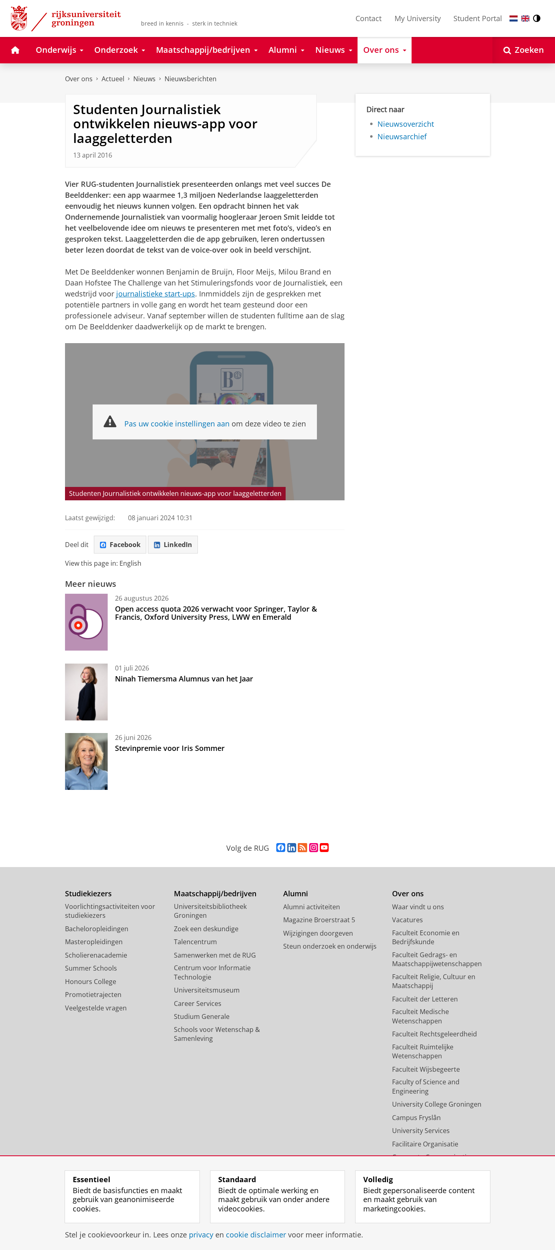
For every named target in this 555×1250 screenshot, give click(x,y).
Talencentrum (195, 941)
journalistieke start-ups (155, 293)
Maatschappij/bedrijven (215, 893)
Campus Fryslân (416, 1117)
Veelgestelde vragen (96, 1007)
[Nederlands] (513, 18)
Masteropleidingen (94, 941)
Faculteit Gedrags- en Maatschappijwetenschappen (437, 959)
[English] (525, 18)
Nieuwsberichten (191, 78)
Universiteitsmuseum (207, 990)
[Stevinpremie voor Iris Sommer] (86, 761)
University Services (421, 1130)
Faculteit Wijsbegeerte (426, 1069)
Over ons (79, 78)
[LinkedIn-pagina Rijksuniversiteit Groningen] (291, 848)
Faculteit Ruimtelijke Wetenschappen (422, 1051)
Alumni (295, 893)
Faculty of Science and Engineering (426, 1086)
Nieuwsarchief (402, 136)
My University (418, 18)
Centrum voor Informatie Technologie (212, 972)
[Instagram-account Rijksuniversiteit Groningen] (313, 848)
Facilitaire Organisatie (425, 1144)
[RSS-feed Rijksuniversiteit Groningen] (302, 848)
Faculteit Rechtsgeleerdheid (434, 1033)
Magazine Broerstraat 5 (319, 919)
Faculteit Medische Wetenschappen (420, 1016)
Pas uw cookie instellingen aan (177, 423)
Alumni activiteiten (311, 906)
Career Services (197, 1003)
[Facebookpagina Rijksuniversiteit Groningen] (280, 848)
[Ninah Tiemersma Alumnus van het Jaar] (86, 692)
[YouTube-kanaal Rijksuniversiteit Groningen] (324, 848)
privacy (201, 1234)
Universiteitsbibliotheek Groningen (210, 911)
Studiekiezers (88, 893)
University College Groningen (436, 1104)
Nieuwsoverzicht (405, 124)
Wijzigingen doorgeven (318, 933)
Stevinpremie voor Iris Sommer (170, 748)
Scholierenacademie (96, 955)
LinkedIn (178, 544)
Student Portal (477, 18)
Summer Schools (91, 968)
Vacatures (407, 919)
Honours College (90, 981)
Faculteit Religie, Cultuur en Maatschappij (433, 981)
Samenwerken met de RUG (215, 955)
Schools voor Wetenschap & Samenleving (217, 1034)
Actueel (113, 78)
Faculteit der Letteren (425, 999)
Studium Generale (202, 1016)
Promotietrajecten (93, 994)
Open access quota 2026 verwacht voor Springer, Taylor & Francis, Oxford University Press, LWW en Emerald (216, 613)
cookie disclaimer (256, 1234)
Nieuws (144, 78)
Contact (369, 18)
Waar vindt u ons (418, 906)
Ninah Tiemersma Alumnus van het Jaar (184, 679)
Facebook (125, 544)
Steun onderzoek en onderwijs (330, 946)
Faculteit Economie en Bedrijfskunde (426, 937)
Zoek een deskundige (206, 928)
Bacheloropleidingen (96, 928)
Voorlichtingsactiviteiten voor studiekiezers (110, 911)
